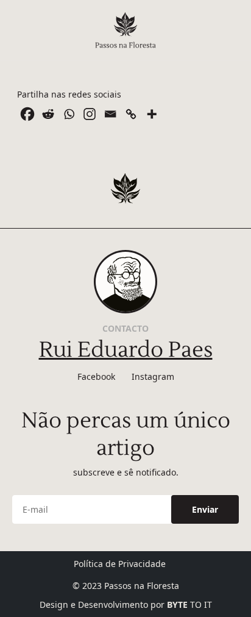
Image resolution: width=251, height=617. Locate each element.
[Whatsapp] (69, 114)
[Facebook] (27, 114)
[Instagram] (89, 114)
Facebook (96, 376)
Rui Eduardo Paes (126, 350)
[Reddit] (48, 114)
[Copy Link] (131, 114)
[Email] (110, 114)
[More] (152, 114)
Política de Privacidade (120, 563)
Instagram (153, 376)
